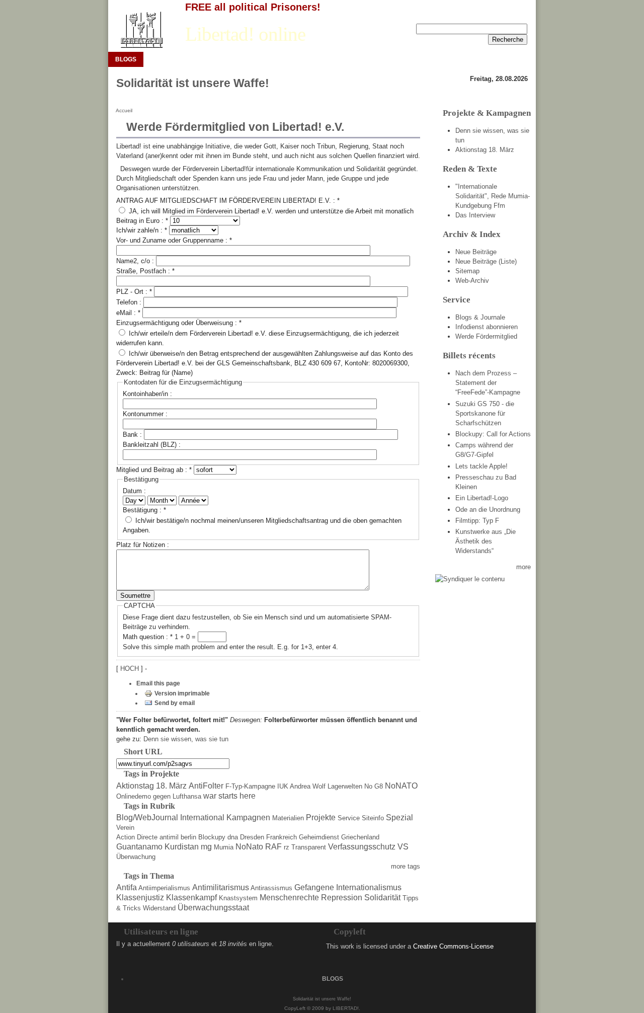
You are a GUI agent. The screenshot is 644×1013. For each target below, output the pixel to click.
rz (286, 847)
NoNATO (401, 786)
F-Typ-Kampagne (250, 786)
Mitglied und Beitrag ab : (154, 470)
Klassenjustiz (140, 897)
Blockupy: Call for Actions (493, 434)
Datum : (134, 491)
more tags (405, 866)
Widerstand (159, 908)
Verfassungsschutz (361, 846)
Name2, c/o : (136, 261)
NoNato (249, 846)
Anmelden (481, 15)
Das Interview (475, 215)
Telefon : (129, 302)
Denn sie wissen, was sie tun (185, 739)
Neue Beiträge (476, 252)
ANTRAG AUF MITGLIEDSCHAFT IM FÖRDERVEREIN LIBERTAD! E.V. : (228, 200)
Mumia (223, 847)
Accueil (124, 110)
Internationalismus (368, 887)
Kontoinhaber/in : (147, 394)
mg (206, 846)
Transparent (308, 847)
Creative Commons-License (453, 946)
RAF (273, 846)
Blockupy (211, 837)
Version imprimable (182, 693)
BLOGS (125, 59)
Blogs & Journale (480, 317)
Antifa (126, 887)
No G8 (373, 786)
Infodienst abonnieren (486, 327)
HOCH (130, 668)
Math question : (148, 637)
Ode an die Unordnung (487, 509)
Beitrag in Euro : (142, 220)
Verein (125, 827)
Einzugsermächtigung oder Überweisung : (179, 323)
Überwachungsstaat (213, 907)
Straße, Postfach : (145, 271)
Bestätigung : (144, 510)
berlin (188, 837)
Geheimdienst (319, 837)
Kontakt (516, 15)
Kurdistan (182, 846)
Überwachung (135, 857)
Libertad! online (245, 34)
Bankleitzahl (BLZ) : (152, 444)
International (202, 817)
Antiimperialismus (164, 888)
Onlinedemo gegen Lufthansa (158, 796)
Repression (341, 897)
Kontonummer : (145, 414)
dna (232, 837)
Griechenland (360, 837)
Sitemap (467, 271)
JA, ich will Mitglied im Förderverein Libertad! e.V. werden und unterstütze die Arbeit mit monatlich (270, 211)
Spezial (399, 817)
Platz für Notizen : (142, 545)
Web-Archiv (472, 280)
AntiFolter (206, 786)
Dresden (252, 837)
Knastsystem (238, 898)
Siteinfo (373, 818)
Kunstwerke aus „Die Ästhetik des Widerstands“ (485, 541)
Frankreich (281, 837)
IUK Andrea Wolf (301, 786)
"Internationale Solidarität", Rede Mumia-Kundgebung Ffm (492, 196)
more (523, 567)
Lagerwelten (345, 786)
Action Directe (136, 837)
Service (349, 818)
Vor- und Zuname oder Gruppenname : (174, 240)
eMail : (128, 313)
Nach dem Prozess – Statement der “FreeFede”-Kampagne (487, 382)
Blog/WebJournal (147, 817)
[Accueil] (141, 30)
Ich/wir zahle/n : (141, 230)
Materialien (288, 818)
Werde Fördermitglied (486, 336)
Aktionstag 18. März (151, 786)
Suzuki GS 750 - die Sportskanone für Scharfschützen (484, 413)
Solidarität (382, 897)
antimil (169, 837)
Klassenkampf (191, 897)
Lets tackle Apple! (481, 466)
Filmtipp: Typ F (477, 520)
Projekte (321, 817)
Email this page (158, 683)
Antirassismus (271, 888)
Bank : (133, 434)
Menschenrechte (289, 897)
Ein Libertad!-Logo (481, 498)
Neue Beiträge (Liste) (486, 261)
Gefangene (314, 887)
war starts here (229, 796)
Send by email (174, 703)
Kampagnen (248, 817)
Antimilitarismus (220, 887)
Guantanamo (139, 846)
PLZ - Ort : (134, 291)
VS (403, 846)
